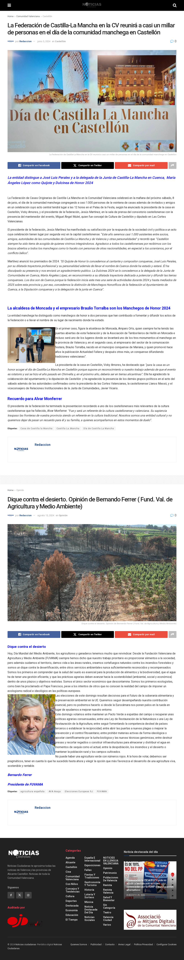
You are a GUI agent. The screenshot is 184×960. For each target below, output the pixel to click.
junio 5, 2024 (43, 41)
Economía (72, 910)
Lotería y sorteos (89, 896)
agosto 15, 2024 (45, 515)
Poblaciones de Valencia (110, 879)
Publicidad (96, 944)
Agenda (70, 857)
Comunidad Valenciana (28, 16)
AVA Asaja (55, 791)
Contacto (110, 944)
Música (88, 902)
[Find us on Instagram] (28, 895)
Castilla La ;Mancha (68, 428)
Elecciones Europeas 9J (79, 791)
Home (10, 16)
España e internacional (92, 859)
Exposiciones (92, 865)
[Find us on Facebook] (11, 895)
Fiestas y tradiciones (91, 876)
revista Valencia (108, 891)
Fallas (88, 870)
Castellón (47, 16)
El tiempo (72, 919)
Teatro (107, 912)
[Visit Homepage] (92, 5)
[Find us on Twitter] (19, 895)
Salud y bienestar (109, 899)
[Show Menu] (9, 5)
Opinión (20, 490)
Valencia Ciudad (108, 918)
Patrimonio (110, 872)
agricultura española (32, 791)
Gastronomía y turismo (92, 884)
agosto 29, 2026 (136, 895)
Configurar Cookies (166, 944)
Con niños (72, 884)
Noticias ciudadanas (25, 944)
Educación (72, 915)
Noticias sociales (89, 918)
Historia (89, 889)
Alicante (70, 862)
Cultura (70, 896)
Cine (68, 871)
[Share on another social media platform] (172, 165)
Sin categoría (109, 906)
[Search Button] (174, 5)
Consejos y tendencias (73, 890)
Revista (107, 885)
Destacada (72, 905)
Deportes (71, 901)
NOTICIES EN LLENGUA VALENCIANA (110, 860)
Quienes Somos (78, 944)
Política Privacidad (143, 944)
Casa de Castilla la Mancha (36, 428)
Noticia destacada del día (90, 909)
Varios (107, 924)
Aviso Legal (124, 944)
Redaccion (25, 41)
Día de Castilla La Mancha (99, 428)
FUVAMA (102, 791)
